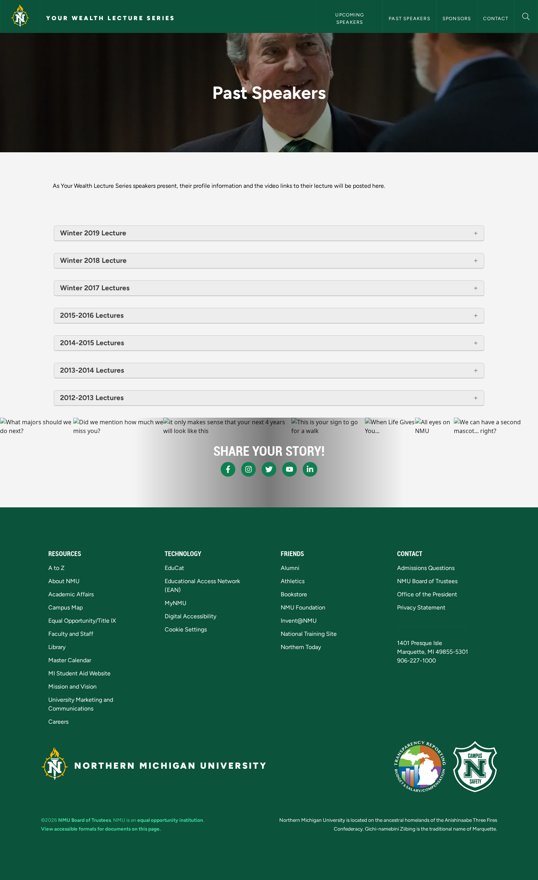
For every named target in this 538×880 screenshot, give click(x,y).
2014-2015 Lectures (92, 343)
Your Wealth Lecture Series (110, 18)
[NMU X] (269, 469)
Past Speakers (409, 18)
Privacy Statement (421, 607)
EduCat (174, 567)
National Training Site (309, 633)
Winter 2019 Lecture (93, 233)
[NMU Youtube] (289, 469)
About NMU (63, 581)
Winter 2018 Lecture (93, 260)
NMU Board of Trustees (427, 581)
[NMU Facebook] (228, 469)
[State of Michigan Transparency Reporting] (420, 766)
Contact (495, 18)
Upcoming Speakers (350, 18)
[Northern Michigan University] (20, 16)
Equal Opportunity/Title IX (82, 620)
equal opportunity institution (170, 820)
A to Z (56, 567)
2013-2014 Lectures (92, 370)
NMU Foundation (303, 607)
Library (57, 647)
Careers (58, 721)
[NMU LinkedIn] (310, 469)
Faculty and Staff (70, 633)
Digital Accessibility (190, 616)
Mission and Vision (72, 686)
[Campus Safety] (475, 766)
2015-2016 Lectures (92, 315)
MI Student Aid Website (79, 673)
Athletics (293, 581)
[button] (526, 15)
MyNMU (175, 603)
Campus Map (65, 607)
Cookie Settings (186, 629)
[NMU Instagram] (248, 469)
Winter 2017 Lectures (95, 288)
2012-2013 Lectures (92, 398)
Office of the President (427, 594)
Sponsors (456, 18)
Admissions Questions (426, 567)
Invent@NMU (299, 620)
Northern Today (301, 647)
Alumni (290, 567)
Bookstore (294, 594)
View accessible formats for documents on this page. (101, 829)
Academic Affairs (71, 594)
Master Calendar (69, 660)
